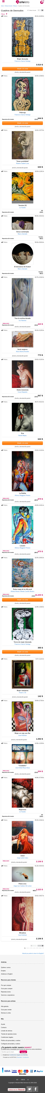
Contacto (3, 1027)
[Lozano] (22, 525)
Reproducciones (6, 992)
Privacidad (19, 1057)
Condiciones (26, 1057)
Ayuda (3, 1024)
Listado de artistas (6, 1031)
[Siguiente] (42, 10)
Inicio (2, 6)
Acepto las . (15, 1055)
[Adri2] (22, 837)
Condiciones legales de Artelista (18, 1055)
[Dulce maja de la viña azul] (22, 573)
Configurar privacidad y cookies (10, 1044)
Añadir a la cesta (22, 69)
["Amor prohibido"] (22, 145)
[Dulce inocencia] (22, 374)
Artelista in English (6, 974)
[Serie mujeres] (22, 339)
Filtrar (3, 14)
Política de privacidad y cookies (10, 1040)
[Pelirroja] (22, 94)
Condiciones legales (7, 1037)
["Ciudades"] (22, 754)
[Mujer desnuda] (22, 37)
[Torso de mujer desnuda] (22, 624)
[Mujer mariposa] (22, 674)
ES (17, 1079)
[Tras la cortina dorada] (22, 297)
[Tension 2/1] (22, 187)
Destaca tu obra (6, 1013)
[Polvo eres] (22, 874)
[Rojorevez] (22, 793)
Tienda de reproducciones (9, 1034)
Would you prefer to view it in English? (33, 953)
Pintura (15, 6)
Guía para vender (6, 1009)
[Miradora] (22, 914)
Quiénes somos (6, 967)
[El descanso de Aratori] (22, 254)
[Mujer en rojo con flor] (22, 716)
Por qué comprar (6, 985)
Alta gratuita (4, 1006)
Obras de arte (8, 6)
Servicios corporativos (8, 995)
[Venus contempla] (22, 223)
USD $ (23, 1079)
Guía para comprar (6, 988)
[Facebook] (35, 1089)
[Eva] (22, 417)
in (28, 1079)
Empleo (3, 970)
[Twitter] (29, 1089)
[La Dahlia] (22, 471)
